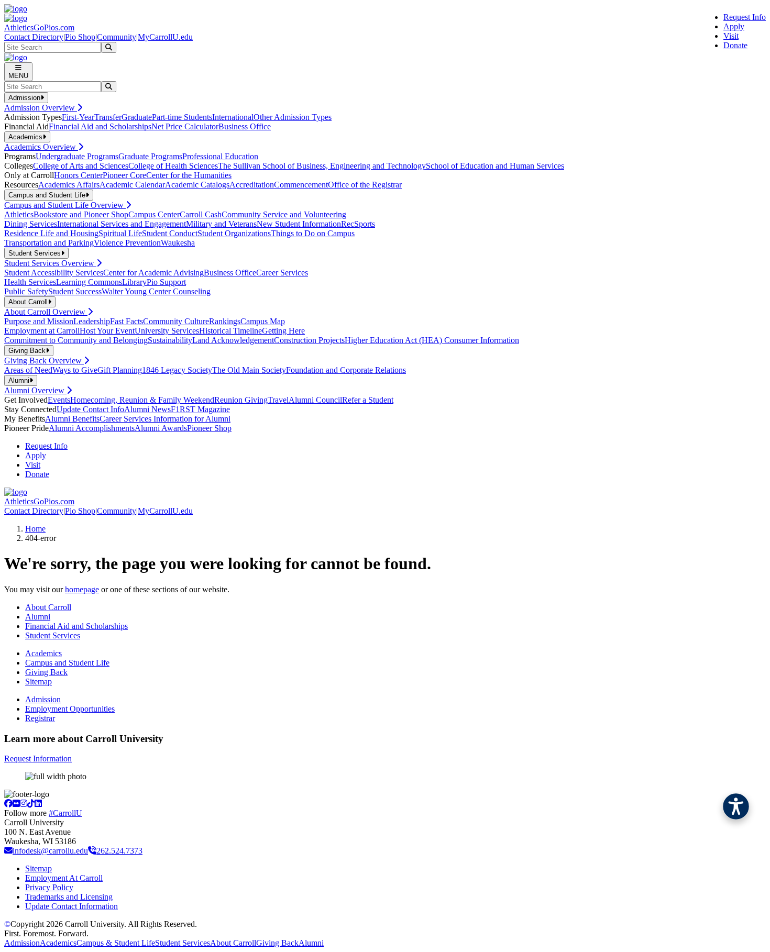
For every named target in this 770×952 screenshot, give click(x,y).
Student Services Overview (50, 263)
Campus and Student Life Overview (65, 205)
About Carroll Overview (45, 311)
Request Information (38, 758)
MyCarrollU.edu (165, 36)
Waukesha (178, 242)
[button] (736, 806)
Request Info (744, 17)
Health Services (30, 282)
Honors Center (78, 175)
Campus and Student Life (67, 662)
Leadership (91, 321)
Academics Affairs (69, 184)
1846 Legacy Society (177, 370)
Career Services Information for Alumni (165, 418)
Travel (278, 399)
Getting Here (283, 330)
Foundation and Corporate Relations (346, 370)
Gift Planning (119, 370)
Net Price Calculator (184, 126)
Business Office (244, 126)
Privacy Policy (49, 887)
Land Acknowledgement (233, 340)
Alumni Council (315, 399)
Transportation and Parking (49, 242)
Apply (733, 26)
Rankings (224, 321)
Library (134, 282)
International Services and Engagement (121, 223)
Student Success (75, 291)
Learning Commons (89, 282)
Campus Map (262, 321)
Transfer (108, 117)
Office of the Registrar (365, 184)
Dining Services (30, 223)
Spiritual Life (120, 233)
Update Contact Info (90, 409)
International (233, 117)
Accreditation (251, 184)
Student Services (52, 635)
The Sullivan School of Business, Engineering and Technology (322, 165)
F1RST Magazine (200, 409)
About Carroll (48, 607)
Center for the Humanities (189, 175)
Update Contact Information (71, 906)
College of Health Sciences (173, 165)
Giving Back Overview (44, 360)
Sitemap (38, 681)
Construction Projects (309, 340)
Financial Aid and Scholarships (100, 126)
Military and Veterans (221, 223)
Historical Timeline (230, 330)
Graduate (137, 117)
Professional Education (220, 156)
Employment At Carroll (64, 877)
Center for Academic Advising (153, 272)
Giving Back (46, 672)
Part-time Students (182, 117)
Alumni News (147, 409)
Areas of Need (28, 370)
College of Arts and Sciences (80, 165)
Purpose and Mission (38, 321)
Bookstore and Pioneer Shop (81, 214)
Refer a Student (367, 399)
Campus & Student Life (115, 942)
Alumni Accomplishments (92, 428)
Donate (735, 45)
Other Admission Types (293, 117)
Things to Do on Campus (313, 233)
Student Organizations (234, 233)
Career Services (282, 272)
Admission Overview (40, 107)
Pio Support (166, 282)
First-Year (78, 117)
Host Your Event (107, 330)
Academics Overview (41, 146)
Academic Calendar (132, 184)
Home (35, 528)
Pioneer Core (124, 175)
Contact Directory (33, 36)
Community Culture (176, 321)
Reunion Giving (241, 399)
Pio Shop (80, 36)
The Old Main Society (249, 370)
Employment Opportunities (70, 708)
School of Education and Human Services (495, 165)
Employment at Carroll (42, 330)
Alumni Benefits (72, 418)
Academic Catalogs (197, 184)
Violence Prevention (127, 242)
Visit (731, 35)
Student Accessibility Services (53, 272)
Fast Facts (126, 321)
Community (116, 36)
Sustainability (170, 340)
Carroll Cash (201, 214)
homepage (82, 589)
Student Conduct (169, 233)
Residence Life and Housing (51, 233)
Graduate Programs (150, 156)
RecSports (358, 223)
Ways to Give (74, 370)
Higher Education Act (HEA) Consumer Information (432, 340)
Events (59, 399)
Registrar (40, 718)
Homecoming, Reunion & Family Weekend (142, 399)
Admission (43, 699)
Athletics (19, 214)
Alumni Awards (161, 428)
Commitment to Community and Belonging (76, 340)
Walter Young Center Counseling (156, 291)
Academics (43, 653)
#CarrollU (65, 813)
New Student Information (299, 223)
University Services (167, 330)
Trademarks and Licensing (69, 896)
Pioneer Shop (209, 428)
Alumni (37, 616)
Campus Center (154, 214)
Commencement (301, 184)
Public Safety (26, 291)
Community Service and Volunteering (284, 214)
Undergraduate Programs (77, 156)
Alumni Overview (35, 390)
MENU (18, 76)
